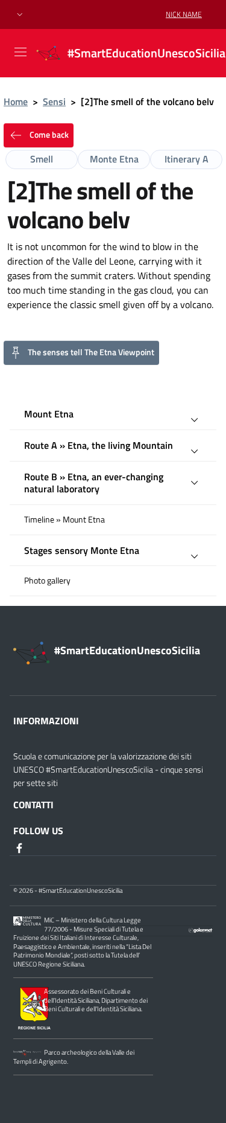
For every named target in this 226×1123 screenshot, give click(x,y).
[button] (19, 14)
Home (16, 101)
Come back (48, 134)
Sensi (54, 101)
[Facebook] (20, 847)
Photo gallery (47, 580)
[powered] (201, 929)
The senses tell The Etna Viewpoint (91, 352)
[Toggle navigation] (20, 52)
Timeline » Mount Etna (64, 519)
